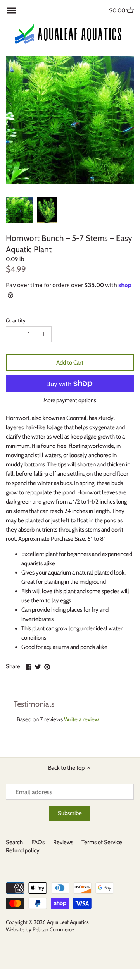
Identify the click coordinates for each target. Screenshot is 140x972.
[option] (19, 210)
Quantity (16, 320)
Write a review (81, 719)
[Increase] (43, 334)
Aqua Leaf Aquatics (68, 922)
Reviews (63, 842)
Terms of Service (101, 842)
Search (14, 842)
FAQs (38, 842)
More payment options (69, 400)
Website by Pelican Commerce (40, 929)
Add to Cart (69, 362)
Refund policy (23, 850)
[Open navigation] (11, 10)
